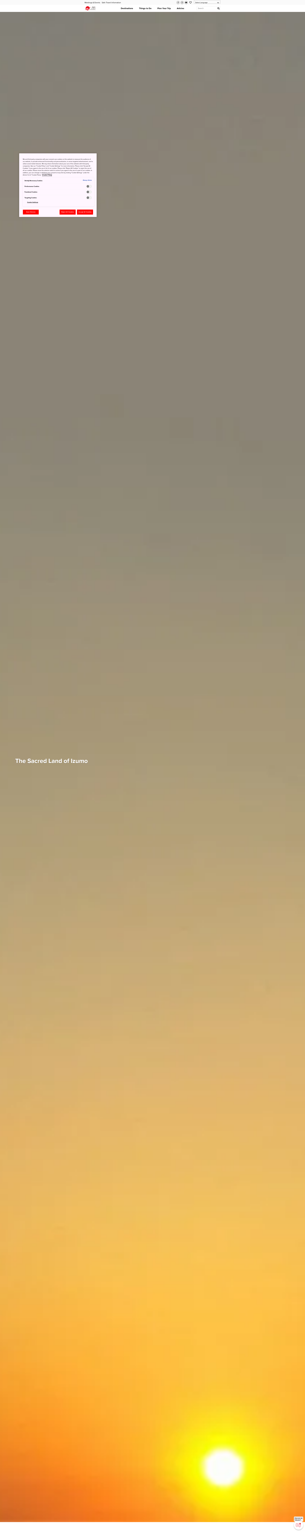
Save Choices (30, 212)
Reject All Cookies (67, 212)
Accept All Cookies (85, 212)
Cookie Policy (47, 175)
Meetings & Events (92, 2)
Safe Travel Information (111, 2)
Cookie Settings (32, 202)
